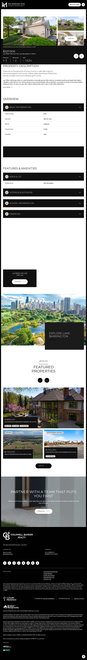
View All (71, 38)
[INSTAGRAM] (9, 563)
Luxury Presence (48, 598)
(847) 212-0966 (74, 4)
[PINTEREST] (23, 563)
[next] (47, 380)
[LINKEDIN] (14, 563)
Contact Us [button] (47, 579)
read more (52, 339)
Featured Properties (51, 572)
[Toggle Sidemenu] (83, 4)
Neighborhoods (49, 577)
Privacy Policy (79, 598)
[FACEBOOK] (4, 563)
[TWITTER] (18, 563)
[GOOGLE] (32, 563)
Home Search (48, 573)
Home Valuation (49, 575)
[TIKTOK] (28, 563)
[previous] (40, 380)
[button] (43, 511)
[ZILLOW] (37, 563)
